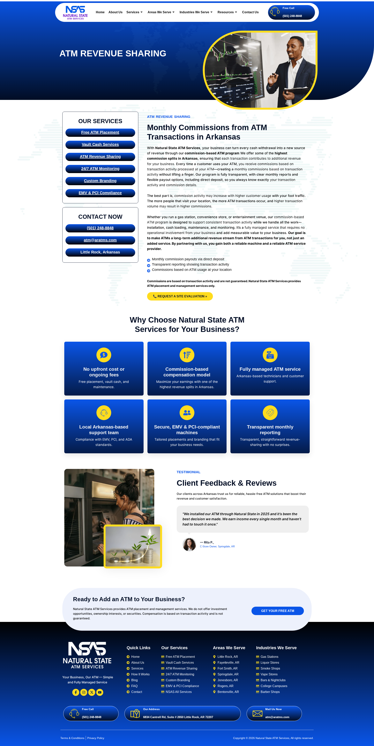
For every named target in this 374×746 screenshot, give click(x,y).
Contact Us (250, 12)
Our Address (151, 709)
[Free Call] (275, 11)
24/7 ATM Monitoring (100, 168)
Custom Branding (100, 181)
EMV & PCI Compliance (100, 193)
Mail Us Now (273, 709)
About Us (115, 12)
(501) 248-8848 (100, 228)
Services (132, 12)
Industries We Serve (194, 12)
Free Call (288, 8)
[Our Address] (135, 713)
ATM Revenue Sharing (100, 156)
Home (100, 12)
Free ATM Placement (100, 132)
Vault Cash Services (100, 144)
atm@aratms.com (100, 240)
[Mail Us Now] (257, 713)
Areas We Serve (159, 12)
